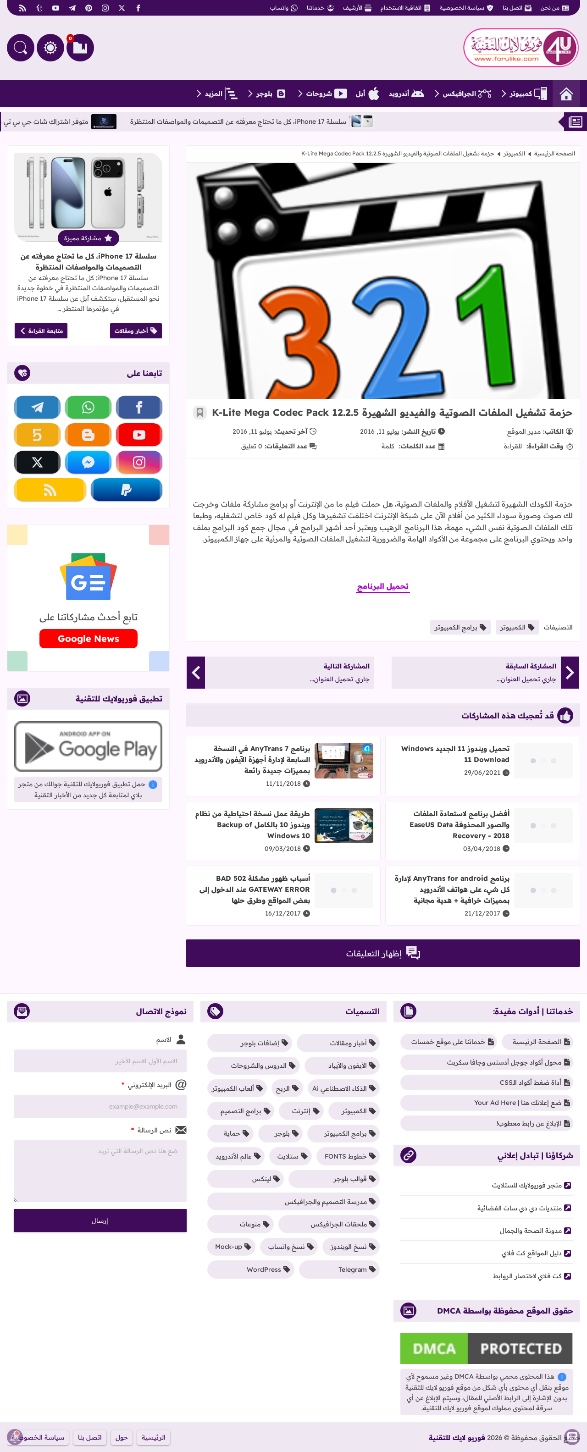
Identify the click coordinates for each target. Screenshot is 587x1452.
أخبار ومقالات (131, 330)
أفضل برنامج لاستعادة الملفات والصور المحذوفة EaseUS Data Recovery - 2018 (459, 824)
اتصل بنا (512, 7)
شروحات (319, 93)
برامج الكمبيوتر (456, 627)
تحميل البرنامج (383, 586)
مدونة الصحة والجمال (531, 1230)
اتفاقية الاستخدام (401, 7)
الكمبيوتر (514, 153)
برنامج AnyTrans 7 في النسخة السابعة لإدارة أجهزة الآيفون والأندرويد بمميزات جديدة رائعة (252, 759)
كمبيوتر (521, 93)
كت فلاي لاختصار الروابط (527, 1276)
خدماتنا (316, 7)
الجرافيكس (459, 93)
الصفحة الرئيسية (554, 153)
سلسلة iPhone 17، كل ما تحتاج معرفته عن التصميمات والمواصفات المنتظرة (274, 121)
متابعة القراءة (45, 330)
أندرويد (399, 93)
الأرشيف (352, 7)
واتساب (279, 7)
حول (122, 1437)
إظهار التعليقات (374, 953)
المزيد (213, 93)
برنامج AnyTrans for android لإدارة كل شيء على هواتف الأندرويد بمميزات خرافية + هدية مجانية (452, 889)
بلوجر (264, 93)
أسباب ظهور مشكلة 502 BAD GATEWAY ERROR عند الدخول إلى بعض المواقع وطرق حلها (254, 889)
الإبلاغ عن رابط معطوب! (529, 1123)
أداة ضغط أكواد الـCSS (530, 1082)
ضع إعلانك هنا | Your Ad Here (517, 1103)
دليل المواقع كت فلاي (532, 1253)
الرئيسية (154, 1437)
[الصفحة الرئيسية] (566, 93)
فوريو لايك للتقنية (457, 1437)
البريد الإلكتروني (147, 1085)
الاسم (164, 1039)
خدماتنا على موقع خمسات (448, 1042)
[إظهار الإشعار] (15, 1437)
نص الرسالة (151, 1130)
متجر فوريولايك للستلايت (527, 1185)
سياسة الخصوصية (462, 7)
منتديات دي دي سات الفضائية (519, 1208)
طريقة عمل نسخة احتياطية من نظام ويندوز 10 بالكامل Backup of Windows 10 (252, 824)
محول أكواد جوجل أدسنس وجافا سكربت (504, 1062)
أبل (360, 93)
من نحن (550, 7)
